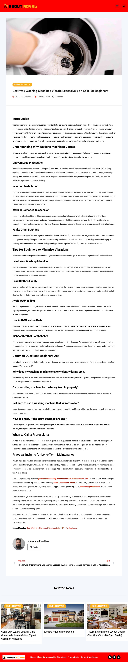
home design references (90, 487)
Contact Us (51, 657)
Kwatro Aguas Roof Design (59, 631)
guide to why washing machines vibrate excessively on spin (63, 479)
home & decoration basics (64, 483)
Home (33, 657)
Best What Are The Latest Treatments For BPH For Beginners (52, 528)
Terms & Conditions (89, 657)
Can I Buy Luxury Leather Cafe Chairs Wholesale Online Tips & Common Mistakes (18, 635)
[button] (117, 6)
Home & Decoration (22, 84)
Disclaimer (61, 657)
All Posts (34, 547)
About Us (41, 657)
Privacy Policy (74, 657)
